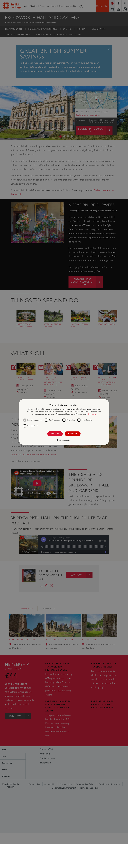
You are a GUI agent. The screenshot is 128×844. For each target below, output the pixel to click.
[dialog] (64, 422)
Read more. (92, 414)
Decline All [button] (72, 434)
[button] (64, 440)
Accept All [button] (55, 434)
